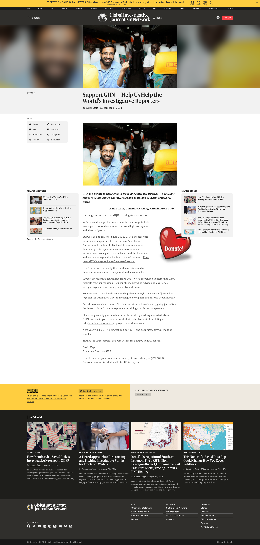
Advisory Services (209, 527)
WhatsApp (37, 134)
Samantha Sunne (89, 469)
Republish (55, 140)
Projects (204, 523)
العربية (40, 8)
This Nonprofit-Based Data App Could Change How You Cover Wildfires (204, 460)
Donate (228, 17)
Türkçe (142, 8)
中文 (230, 8)
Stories (31, 93)
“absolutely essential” (100, 323)
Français (79, 8)
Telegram (55, 134)
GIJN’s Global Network (176, 508)
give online (157, 357)
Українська (126, 8)
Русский (167, 8)
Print (34, 129)
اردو (28, 8)
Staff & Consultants (140, 511)
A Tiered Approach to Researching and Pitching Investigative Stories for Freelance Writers (102, 460)
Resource (205, 511)
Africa (182, 8)
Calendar (170, 519)
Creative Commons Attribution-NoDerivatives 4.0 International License (49, 399)
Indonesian (213, 8)
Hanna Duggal (140, 476)
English (64, 8)
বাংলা (52, 8)
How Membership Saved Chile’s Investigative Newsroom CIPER (48, 458)
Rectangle (228, 542)
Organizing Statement (141, 508)
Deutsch (196, 8)
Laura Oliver (35, 465)
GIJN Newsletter (208, 519)
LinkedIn (54, 129)
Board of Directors (139, 515)
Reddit (35, 140)
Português (109, 8)
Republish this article (91, 391)
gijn (148, 394)
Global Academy (208, 515)
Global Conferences (175, 515)
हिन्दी (154, 8)
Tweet (35, 124)
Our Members (172, 511)
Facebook (55, 124)
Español (94, 8)
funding (140, 394)
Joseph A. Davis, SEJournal (197, 469)
